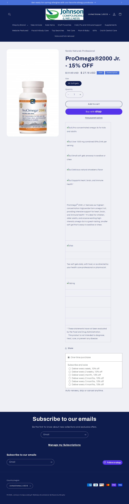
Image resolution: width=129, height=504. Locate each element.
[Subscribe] (85, 435)
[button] (9, 14)
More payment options (94, 118)
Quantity (69, 89)
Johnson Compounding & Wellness (26, 495)
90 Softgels (73, 83)
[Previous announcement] (7, 2)
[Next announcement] (121, 2)
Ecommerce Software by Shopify (52, 495)
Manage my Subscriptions (64, 445)
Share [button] (70, 348)
